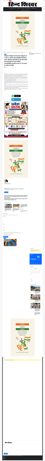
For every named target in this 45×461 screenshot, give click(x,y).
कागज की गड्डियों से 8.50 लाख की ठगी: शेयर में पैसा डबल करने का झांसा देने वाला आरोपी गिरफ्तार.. (38, 301)
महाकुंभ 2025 (5, 379)
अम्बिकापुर (4, 411)
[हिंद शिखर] (22, 4)
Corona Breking (5, 366)
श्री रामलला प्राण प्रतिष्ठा (6, 435)
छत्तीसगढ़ (5, 54)
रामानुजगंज (4, 403)
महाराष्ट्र (4, 427)
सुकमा (4, 396)
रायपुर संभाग (5, 404)
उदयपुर (4, 412)
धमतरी (4, 406)
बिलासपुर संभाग (5, 397)
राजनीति (4, 380)
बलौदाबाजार (5, 407)
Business (5, 364)
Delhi (4, 367)
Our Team (4, 458)
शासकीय (4, 431)
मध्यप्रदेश (4, 426)
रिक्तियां (4, 429)
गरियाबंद (4, 405)
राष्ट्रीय (4, 428)
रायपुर (4, 409)
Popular (31, 278)
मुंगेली (4, 401)
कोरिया (4, 413)
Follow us (5, 358)
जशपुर (4, 414)
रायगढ (4, 402)
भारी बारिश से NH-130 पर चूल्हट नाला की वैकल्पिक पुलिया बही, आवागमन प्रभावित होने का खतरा (37, 292)
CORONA (5, 365)
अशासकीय (4, 430)
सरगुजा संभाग (5, 410)
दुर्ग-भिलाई (4, 385)
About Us (4, 456)
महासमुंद (4, 408)
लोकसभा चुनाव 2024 (5, 432)
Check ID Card (4, 459)
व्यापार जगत (5, 433)
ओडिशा (4, 383)
